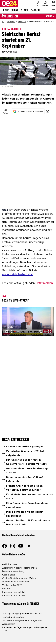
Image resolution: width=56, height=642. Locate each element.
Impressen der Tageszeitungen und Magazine (24, 627)
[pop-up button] (45, 331)
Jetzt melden (45, 283)
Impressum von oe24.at (13, 592)
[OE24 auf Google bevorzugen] (47, 111)
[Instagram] (12, 546)
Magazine (36, 10)
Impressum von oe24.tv (13, 596)
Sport (14, 10)
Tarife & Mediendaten (13, 617)
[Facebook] (4, 546)
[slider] (17, 331)
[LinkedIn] (28, 546)
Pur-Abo (6, 589)
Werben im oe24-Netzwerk (15, 582)
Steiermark (22, 21)
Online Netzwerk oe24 (13, 554)
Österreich (9, 16)
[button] (28, 322)
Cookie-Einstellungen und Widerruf (19, 578)
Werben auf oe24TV (12, 585)
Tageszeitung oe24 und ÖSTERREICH (20, 603)
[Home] (3, 21)
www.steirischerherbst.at (17, 274)
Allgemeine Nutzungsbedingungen (19, 568)
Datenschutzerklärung (13, 571)
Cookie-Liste (8, 575)
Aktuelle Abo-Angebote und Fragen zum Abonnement (22, 622)
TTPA (4, 631)
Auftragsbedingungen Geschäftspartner (22, 614)
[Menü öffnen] (53, 10)
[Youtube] (20, 546)
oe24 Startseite (9, 564)
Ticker (5, 10)
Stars (24, 10)
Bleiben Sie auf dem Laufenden (18, 535)
